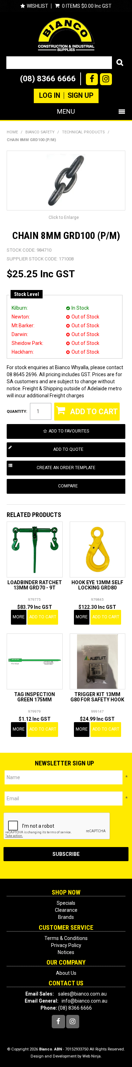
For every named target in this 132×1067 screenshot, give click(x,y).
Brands (66, 917)
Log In (49, 95)
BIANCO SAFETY (40, 132)
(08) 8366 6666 (48, 78)
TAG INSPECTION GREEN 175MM (34, 697)
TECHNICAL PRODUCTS (83, 132)
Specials (66, 903)
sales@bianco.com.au (82, 994)
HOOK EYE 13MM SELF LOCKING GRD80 (97, 585)
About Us (66, 973)
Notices (66, 952)
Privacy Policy (66, 945)
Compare (68, 486)
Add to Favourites (69, 431)
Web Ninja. (92, 1056)
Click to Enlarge (64, 217)
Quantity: (17, 411)
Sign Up (80, 95)
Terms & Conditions (66, 938)
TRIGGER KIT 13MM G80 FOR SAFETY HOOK (97, 697)
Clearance (66, 910)
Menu (66, 111)
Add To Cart (42, 616)
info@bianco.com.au (84, 1001)
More (19, 616)
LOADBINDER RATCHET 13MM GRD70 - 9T (34, 585)
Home (12, 132)
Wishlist (37, 6)
